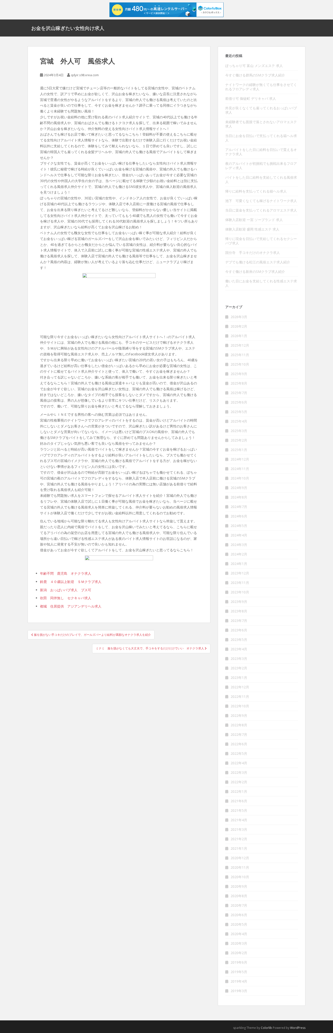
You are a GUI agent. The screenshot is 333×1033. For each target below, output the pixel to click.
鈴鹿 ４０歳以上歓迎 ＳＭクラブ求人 (70, 581)
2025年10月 (240, 364)
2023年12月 (240, 573)
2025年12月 (240, 345)
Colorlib (266, 1028)
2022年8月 (239, 725)
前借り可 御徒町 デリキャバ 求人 (250, 98)
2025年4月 (239, 421)
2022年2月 (239, 782)
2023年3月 (239, 658)
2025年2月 (239, 440)
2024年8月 (239, 497)
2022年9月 (239, 715)
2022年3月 (239, 772)
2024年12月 (240, 459)
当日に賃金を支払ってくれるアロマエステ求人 (261, 210)
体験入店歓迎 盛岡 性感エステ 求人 (252, 229)
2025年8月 (239, 383)
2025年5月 (239, 411)
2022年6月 (239, 744)
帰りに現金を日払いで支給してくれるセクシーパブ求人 (261, 240)
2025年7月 (239, 392)
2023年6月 (239, 630)
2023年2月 (239, 668)
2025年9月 (239, 373)
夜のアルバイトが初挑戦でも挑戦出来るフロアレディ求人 (261, 165)
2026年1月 (239, 335)
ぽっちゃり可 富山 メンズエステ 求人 (254, 65)
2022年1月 (239, 791)
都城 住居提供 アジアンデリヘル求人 (70, 606)
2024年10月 (240, 478)
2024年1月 (239, 563)
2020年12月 (240, 858)
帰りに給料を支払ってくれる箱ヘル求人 (256, 191)
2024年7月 (239, 506)
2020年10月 (240, 877)
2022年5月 (239, 753)
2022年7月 (239, 734)
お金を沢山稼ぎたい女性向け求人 (67, 28)
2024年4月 (239, 535)
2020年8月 (239, 896)
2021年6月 (239, 801)
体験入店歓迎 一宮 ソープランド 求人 (254, 219)
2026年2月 (239, 326)
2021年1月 (239, 848)
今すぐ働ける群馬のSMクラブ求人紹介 (255, 75)
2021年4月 (239, 820)
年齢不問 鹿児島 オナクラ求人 (65, 573)
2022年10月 (240, 706)
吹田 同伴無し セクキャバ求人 (65, 598)
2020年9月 (239, 886)
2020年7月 (239, 905)
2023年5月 (239, 639)
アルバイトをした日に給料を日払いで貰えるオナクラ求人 (261, 151)
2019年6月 (239, 962)
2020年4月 (239, 934)
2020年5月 (239, 924)
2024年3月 (239, 544)
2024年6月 (239, 516)
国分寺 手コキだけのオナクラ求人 (252, 252)
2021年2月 (239, 839)
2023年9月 (239, 601)
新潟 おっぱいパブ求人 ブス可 (65, 590)
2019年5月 (239, 971)
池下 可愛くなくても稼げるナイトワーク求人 (261, 200)
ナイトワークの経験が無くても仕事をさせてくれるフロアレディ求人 (261, 86)
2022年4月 (239, 763)
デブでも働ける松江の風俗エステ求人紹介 (257, 262)
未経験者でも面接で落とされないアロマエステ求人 (261, 124)
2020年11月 (240, 867)
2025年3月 (239, 430)
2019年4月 (239, 981)
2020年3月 (239, 943)
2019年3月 (239, 990)
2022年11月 (240, 696)
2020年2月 (239, 952)
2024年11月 (240, 468)
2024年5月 (239, 525)
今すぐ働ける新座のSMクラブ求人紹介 (255, 271)
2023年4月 (239, 649)
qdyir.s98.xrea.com (85, 75)
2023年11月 (240, 582)
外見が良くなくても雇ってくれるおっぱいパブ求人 (261, 110)
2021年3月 (239, 829)
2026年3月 (239, 316)
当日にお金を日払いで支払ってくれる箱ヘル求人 (261, 137)
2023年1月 (239, 677)
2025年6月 (239, 402)
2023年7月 (239, 620)
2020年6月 (239, 915)
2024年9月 (239, 487)
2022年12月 (240, 687)
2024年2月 (239, 554)
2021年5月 (239, 810)
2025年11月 (240, 354)
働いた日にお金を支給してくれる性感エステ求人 (261, 283)
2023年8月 (239, 611)
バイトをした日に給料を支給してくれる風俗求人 (261, 179)
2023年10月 (240, 592)
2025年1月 (239, 449)
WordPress (297, 1028)
